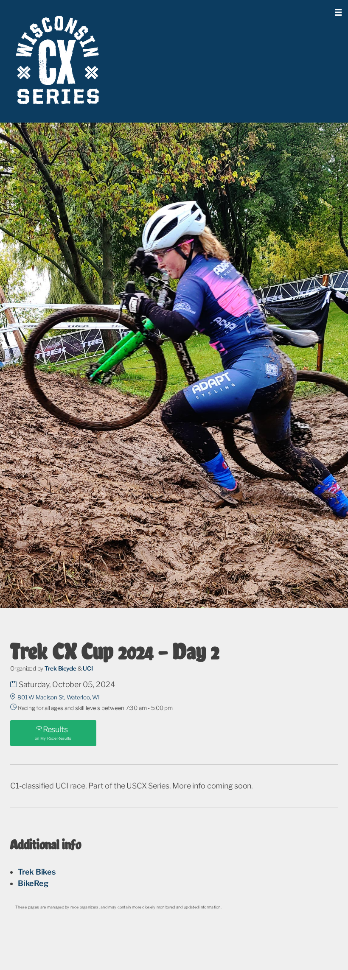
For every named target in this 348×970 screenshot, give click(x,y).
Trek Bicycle (60, 668)
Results (53, 733)
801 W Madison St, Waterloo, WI (58, 697)
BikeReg (33, 883)
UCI (88, 668)
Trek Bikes (37, 871)
